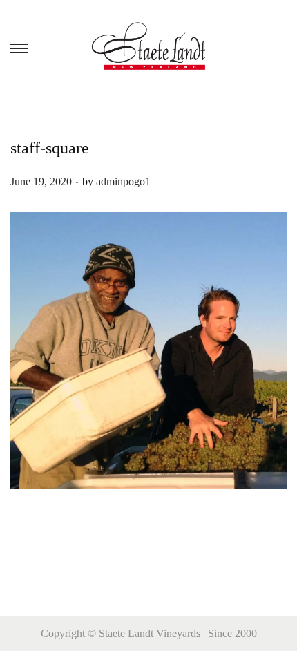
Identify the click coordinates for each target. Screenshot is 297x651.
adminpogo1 (123, 181)
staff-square (49, 148)
